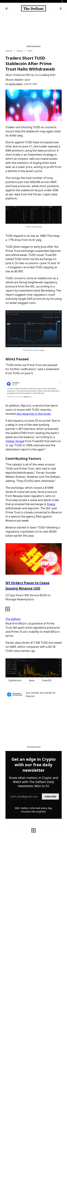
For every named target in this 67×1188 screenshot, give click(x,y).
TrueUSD (47, 680)
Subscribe (50, 796)
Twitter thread (14, 441)
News (20, 50)
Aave (31, 680)
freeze (51, 504)
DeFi (29, 50)
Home (8, 50)
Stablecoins (15, 680)
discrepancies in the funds (33, 414)
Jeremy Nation (16, 84)
